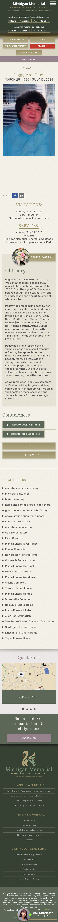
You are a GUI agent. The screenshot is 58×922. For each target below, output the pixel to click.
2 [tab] (27, 709)
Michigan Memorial (29, 3)
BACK (28, 68)
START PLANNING (29, 59)
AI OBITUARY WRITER (29, 52)
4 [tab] (35, 709)
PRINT (29, 446)
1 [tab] (23, 709)
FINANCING (42, 46)
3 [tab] (31, 709)
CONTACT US (29, 737)
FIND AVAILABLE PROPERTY (15, 46)
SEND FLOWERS (41, 257)
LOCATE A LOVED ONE (15, 40)
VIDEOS (42, 40)
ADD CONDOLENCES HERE (23, 425)
